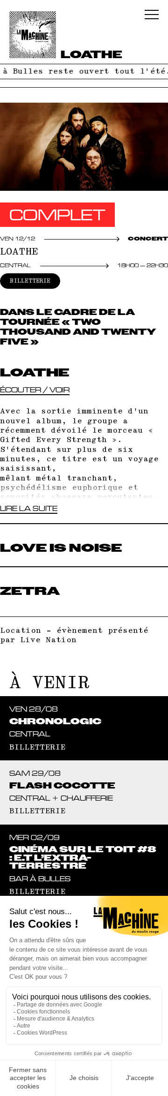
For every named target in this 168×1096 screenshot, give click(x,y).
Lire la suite (28, 508)
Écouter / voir (35, 389)
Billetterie (30, 281)
